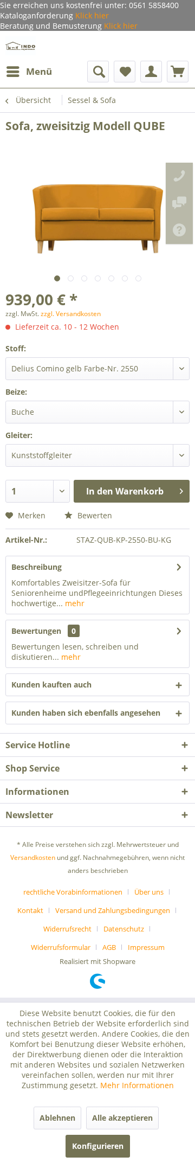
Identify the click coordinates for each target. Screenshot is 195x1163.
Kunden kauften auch (51, 684)
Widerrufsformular (60, 947)
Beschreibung (36, 567)
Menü (39, 71)
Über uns (149, 892)
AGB (109, 947)
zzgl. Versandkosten (71, 313)
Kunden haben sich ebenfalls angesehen (85, 713)
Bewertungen (36, 631)
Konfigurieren (97, 1146)
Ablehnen (57, 1118)
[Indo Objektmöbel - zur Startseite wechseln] (20, 45)
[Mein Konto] (151, 71)
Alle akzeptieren (122, 1118)
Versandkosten (32, 857)
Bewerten (93, 515)
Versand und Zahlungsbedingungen (112, 910)
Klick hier (91, 15)
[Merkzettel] (124, 71)
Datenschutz (123, 929)
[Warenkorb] (177, 71)
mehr (73, 603)
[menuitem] (28, 71)
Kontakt (30, 910)
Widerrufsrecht (67, 929)
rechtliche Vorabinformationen (72, 892)
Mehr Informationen (137, 1085)
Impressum (146, 947)
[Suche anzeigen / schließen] (98, 71)
